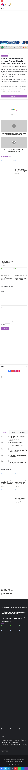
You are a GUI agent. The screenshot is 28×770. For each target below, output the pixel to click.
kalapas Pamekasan (5, 744)
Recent (13, 432)
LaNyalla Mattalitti (14, 744)
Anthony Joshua (5, 740)
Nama (2, 307)
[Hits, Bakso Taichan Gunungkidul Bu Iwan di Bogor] (5, 457)
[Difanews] (6, 4)
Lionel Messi (4, 746)
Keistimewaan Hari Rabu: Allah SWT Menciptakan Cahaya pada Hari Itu (18, 461)
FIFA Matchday (15, 742)
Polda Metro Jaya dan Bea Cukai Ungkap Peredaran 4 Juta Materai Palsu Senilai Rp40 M (18, 438)
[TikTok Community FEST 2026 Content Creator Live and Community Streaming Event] (5, 444)
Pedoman (16, 761)
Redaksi (7, 761)
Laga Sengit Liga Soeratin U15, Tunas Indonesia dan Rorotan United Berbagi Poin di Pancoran (21, 277)
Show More (13, 96)
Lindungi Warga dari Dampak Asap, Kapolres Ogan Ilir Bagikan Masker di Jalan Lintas (7, 483)
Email (2, 312)
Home (3, 53)
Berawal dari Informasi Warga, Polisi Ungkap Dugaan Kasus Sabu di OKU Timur (20, 483)
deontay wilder (4, 742)
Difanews (5, 66)
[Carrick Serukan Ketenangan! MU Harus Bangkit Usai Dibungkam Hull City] (7, 270)
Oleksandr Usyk (16, 746)
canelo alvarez (17, 740)
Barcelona (11, 740)
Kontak (20, 761)
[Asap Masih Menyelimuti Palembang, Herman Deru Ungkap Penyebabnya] (21, 492)
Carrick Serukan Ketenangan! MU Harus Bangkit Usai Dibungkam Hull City (7, 277)
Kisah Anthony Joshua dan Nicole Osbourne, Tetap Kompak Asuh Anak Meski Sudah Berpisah (21, 169)
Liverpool (9, 746)
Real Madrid (15, 749)
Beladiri (10, 53)
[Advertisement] (14, 25)
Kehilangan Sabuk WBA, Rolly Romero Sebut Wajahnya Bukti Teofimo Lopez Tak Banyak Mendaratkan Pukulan (7, 261)
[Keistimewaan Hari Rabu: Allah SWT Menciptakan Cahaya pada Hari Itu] (5, 462)
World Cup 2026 (4, 751)
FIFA (9, 742)
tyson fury (21, 749)
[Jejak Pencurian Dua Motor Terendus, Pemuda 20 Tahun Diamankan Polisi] (23, 679)
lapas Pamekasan (22, 744)
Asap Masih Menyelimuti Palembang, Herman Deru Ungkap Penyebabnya (20, 499)
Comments (22, 432)
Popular (4, 432)
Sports (7, 53)
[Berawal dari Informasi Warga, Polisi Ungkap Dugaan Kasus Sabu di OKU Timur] (21, 476)
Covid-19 (24, 740)
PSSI (11, 749)
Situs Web (3, 316)
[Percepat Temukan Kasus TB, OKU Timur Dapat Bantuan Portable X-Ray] (5, 627)
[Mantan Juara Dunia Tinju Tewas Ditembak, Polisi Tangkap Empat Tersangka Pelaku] (5, 730)
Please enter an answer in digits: (8, 321)
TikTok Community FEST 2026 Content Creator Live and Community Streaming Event (16, 444)
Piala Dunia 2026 (5, 749)
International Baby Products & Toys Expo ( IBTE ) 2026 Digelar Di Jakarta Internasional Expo (18, 450)
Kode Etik (12, 761)
